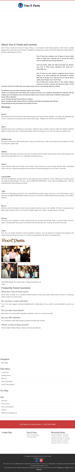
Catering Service (6, 375)
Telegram (39, 469)
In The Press (5, 372)
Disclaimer (4, 400)
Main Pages (4, 363)
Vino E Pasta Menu (6, 381)
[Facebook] (37, 461)
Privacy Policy (5, 404)
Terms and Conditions (7, 407)
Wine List (4, 378)
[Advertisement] (37, 26)
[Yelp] (41, 461)
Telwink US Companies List (9, 413)
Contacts (3, 410)
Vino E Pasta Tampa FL (8, 384)
